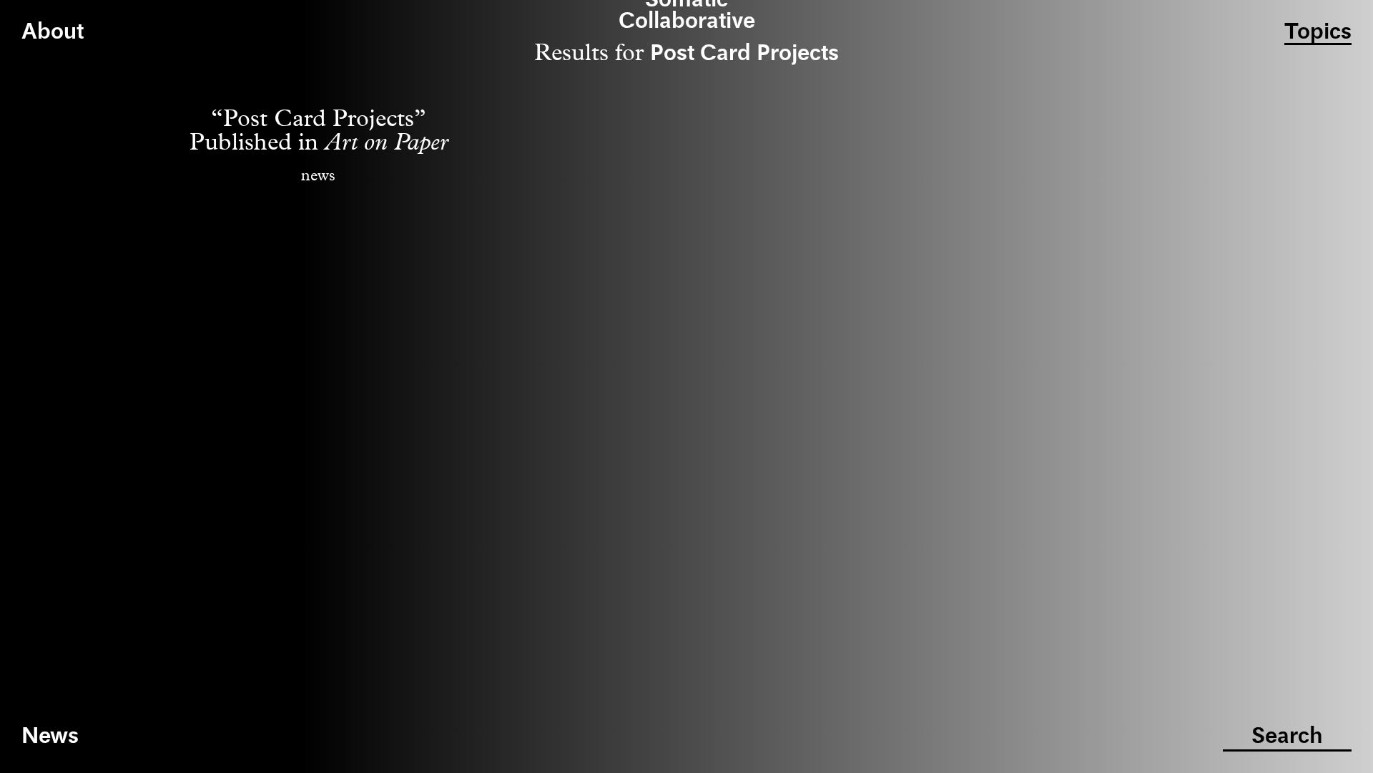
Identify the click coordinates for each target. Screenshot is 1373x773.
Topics (1318, 32)
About (52, 32)
